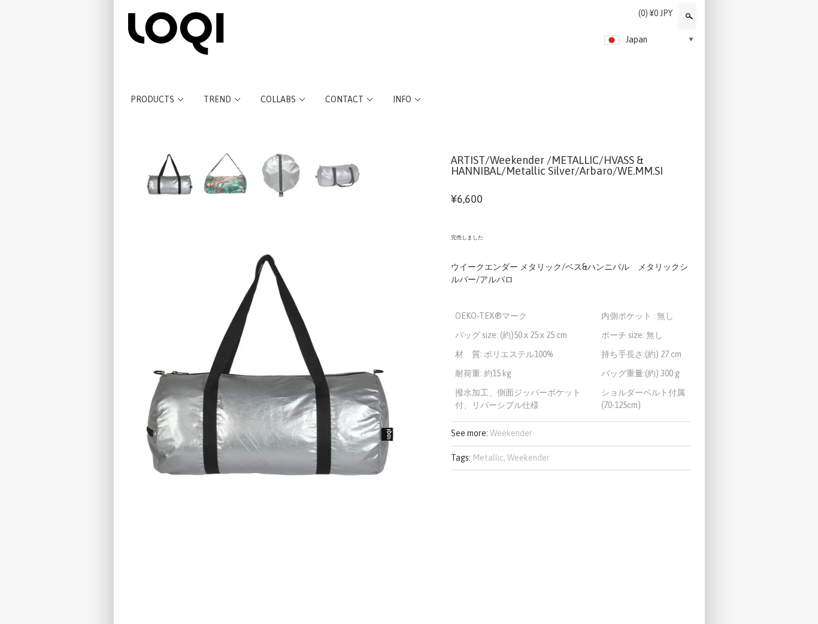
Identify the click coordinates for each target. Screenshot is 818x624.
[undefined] (265, 365)
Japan (636, 39)
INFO (402, 99)
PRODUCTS (152, 99)
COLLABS (278, 99)
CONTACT (344, 99)
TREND (217, 99)
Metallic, (488, 457)
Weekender (511, 433)
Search (688, 16)
